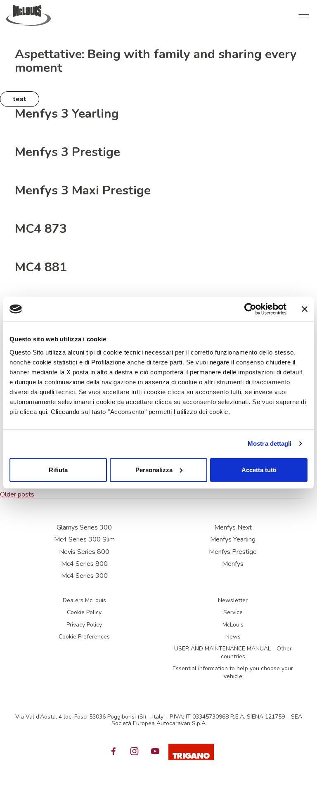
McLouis (233, 625)
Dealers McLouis (84, 600)
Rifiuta (58, 469)
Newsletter (233, 600)
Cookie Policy (84, 612)
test (19, 99)
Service (233, 612)
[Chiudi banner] (305, 309)
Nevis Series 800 (84, 551)
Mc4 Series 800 (84, 563)
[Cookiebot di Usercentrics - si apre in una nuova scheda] (250, 309)
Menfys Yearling (232, 539)
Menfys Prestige (233, 551)
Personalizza (154, 469)
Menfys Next (233, 527)
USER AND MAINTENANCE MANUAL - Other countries (233, 652)
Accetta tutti (259, 469)
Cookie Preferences (84, 637)
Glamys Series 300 (84, 527)
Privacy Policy (84, 625)
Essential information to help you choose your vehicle (233, 672)
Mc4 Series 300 (84, 575)
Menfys (233, 563)
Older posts (17, 494)
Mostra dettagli (270, 443)
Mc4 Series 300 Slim (84, 539)
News (233, 637)
